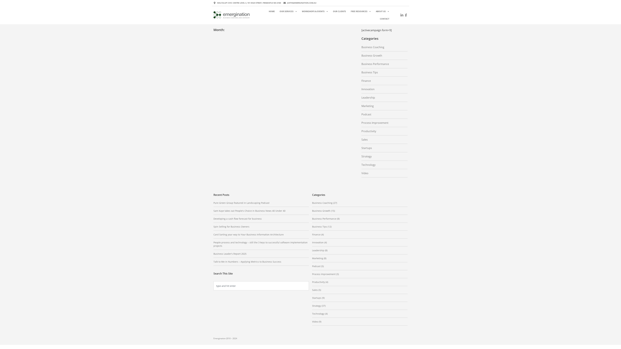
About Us (381, 11)
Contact (384, 18)
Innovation (368, 89)
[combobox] (261, 285)
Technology (368, 165)
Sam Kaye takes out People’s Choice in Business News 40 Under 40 (249, 210)
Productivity (368, 131)
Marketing (367, 106)
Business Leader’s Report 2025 (229, 253)
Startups (366, 148)
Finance (366, 81)
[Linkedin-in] (401, 15)
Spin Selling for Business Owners (231, 226)
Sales (364, 139)
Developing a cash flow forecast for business (237, 218)
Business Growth (371, 55)
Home (272, 11)
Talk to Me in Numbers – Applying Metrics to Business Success (247, 261)
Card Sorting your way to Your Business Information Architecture (248, 234)
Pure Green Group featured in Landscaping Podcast (241, 202)
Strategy (366, 156)
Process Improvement (374, 123)
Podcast (366, 114)
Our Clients (339, 11)
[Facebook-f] (406, 15)
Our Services (287, 11)
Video (364, 173)
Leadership (368, 97)
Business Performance (375, 64)
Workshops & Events (313, 11)
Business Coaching (372, 47)
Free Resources (359, 11)
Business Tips (369, 72)
